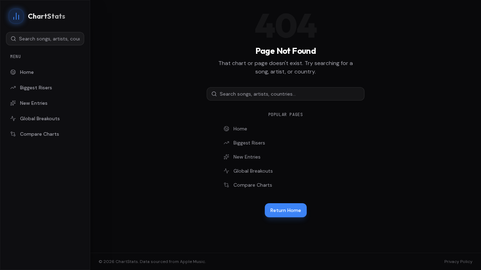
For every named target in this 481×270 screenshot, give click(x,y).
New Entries (34, 103)
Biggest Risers (36, 87)
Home (27, 72)
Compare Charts (39, 134)
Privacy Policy (458, 261)
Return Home (285, 210)
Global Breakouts (40, 118)
